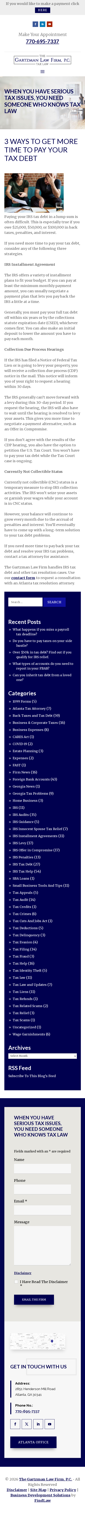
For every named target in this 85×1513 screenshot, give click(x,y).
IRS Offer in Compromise (33, 850)
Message (21, 1222)
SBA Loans (21, 878)
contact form (23, 578)
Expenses (20, 758)
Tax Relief (21, 1013)
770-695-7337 (42, 41)
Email (20, 1201)
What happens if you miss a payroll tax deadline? (41, 631)
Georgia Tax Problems (30, 793)
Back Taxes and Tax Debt (33, 716)
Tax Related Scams (27, 1006)
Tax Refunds (23, 999)
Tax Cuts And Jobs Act (30, 921)
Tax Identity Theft (27, 970)
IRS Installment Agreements (35, 836)
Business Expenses (28, 730)
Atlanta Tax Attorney (29, 708)
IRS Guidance (23, 822)
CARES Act (21, 737)
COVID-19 (20, 744)
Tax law (19, 978)
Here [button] (42, 10)
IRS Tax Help (23, 871)
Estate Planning (25, 751)
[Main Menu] (42, 71)
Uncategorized (24, 1027)
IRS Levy (19, 843)
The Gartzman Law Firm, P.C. (45, 1479)
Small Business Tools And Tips (37, 886)
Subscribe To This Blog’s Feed (32, 1076)
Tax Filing (21, 949)
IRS (15, 808)
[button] (81, 1484)
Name (19, 1159)
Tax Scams (21, 1020)
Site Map (38, 1490)
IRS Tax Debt (23, 864)
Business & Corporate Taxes (35, 723)
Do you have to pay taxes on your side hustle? (42, 643)
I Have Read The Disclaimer (44, 1284)
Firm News (21, 772)
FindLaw (42, 1500)
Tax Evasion (22, 942)
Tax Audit (20, 900)
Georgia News (24, 786)
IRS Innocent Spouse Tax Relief (37, 829)
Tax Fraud (21, 956)
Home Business (25, 801)
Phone (20, 1180)
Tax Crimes (22, 914)
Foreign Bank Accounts (31, 779)
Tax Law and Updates (30, 985)
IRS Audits (21, 815)
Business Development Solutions (40, 1495)
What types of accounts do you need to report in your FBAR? (43, 666)
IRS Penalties (23, 857)
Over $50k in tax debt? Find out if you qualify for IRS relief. (42, 654)
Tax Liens (20, 992)
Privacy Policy (63, 1490)
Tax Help (20, 963)
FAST (17, 765)
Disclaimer (22, 1273)
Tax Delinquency (26, 935)
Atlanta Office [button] (33, 1442)
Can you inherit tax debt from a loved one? (42, 677)
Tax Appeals (23, 893)
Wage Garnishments (29, 1034)
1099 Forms (22, 701)
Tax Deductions (25, 928)
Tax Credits (22, 907)
